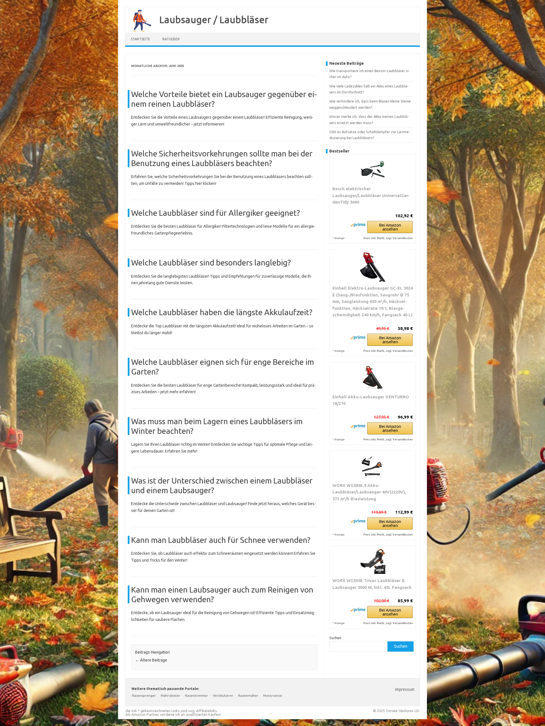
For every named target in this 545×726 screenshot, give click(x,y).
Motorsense (272, 695)
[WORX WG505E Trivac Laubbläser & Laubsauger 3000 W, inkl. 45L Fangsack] (372, 561)
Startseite (140, 39)
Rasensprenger (144, 695)
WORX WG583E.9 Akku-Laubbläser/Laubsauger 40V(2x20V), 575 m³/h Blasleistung (369, 492)
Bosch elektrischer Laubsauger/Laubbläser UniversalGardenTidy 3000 (371, 195)
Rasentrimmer (196, 695)
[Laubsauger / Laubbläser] (139, 30)
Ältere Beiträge (151, 660)
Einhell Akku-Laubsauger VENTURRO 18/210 (370, 400)
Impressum (404, 689)
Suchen (335, 638)
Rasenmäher (248, 695)
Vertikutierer (223, 695)
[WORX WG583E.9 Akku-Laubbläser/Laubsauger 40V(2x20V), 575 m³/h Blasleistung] (372, 466)
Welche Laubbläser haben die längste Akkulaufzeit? (221, 312)
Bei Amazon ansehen (390, 227)
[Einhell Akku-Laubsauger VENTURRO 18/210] (372, 378)
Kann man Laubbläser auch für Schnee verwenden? (220, 539)
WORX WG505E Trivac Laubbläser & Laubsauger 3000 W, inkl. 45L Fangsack (372, 584)
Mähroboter (170, 695)
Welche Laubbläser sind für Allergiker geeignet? (215, 212)
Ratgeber (171, 39)
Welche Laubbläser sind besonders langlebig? (211, 262)
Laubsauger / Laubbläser (214, 19)
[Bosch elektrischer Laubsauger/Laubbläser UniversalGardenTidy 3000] (372, 170)
